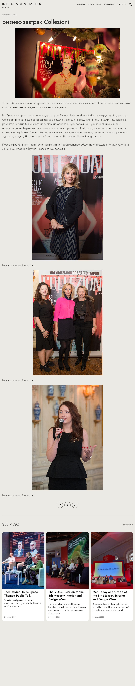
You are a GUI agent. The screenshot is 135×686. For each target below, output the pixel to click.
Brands (91, 4)
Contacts (121, 4)
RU (3, 7)
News (99, 4)
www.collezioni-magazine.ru (84, 136)
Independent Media (21, 4)
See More (128, 524)
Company (81, 4)
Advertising (109, 4)
